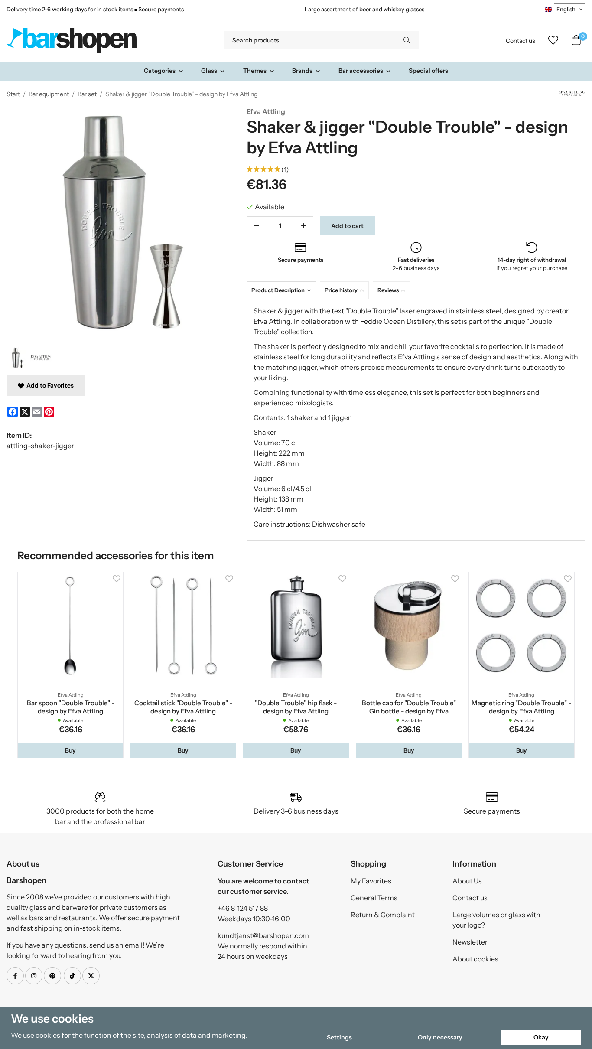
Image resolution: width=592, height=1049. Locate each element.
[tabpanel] (416, 420)
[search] (407, 40)
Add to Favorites (49, 385)
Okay (541, 1037)
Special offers (428, 71)
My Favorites (371, 880)
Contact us (520, 40)
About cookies (475, 959)
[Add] (303, 225)
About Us (467, 880)
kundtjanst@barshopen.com (263, 935)
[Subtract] (256, 225)
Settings (339, 1037)
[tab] (283, 290)
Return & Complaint (383, 914)
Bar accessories (360, 71)
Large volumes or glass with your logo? (496, 919)
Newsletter (470, 942)
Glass (209, 71)
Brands (302, 71)
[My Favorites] (553, 40)
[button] (70, 750)
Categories (160, 71)
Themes (255, 71)
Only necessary (440, 1037)
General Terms (374, 897)
